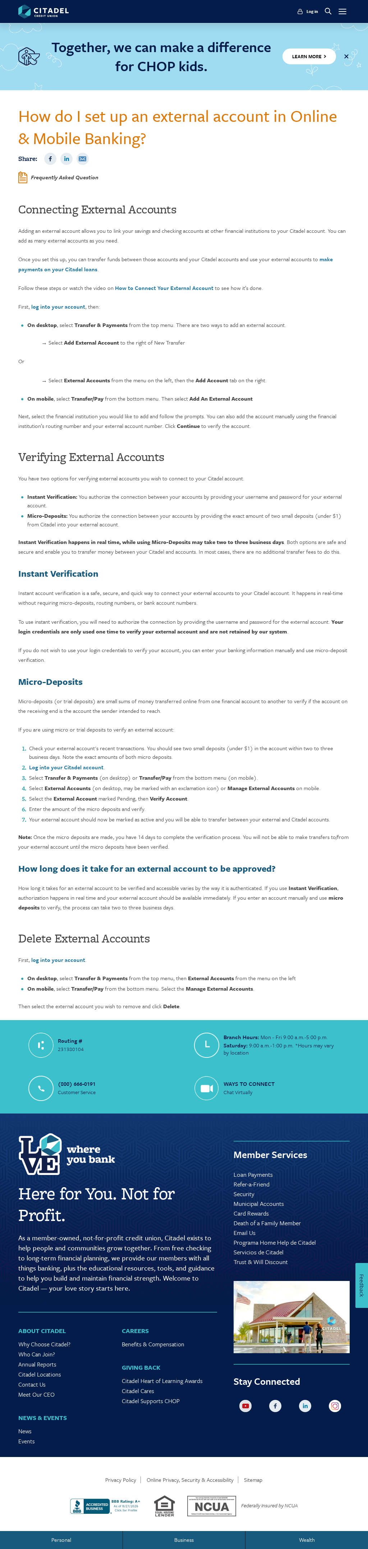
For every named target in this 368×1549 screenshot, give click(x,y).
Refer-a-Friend (252, 1184)
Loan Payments (253, 1174)
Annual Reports (37, 1364)
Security (244, 1193)
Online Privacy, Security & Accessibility (190, 1479)
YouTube (246, 1407)
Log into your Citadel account (66, 767)
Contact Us (32, 1384)
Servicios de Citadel (259, 1252)
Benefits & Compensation (153, 1344)
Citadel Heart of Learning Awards (162, 1381)
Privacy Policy (120, 1479)
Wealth (307, 1540)
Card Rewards (251, 1213)
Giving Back (141, 1367)
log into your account (58, 306)
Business (184, 1540)
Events (26, 1441)
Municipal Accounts (259, 1203)
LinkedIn (66, 159)
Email (83, 159)
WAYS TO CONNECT (249, 1083)
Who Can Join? (36, 1354)
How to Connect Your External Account (164, 288)
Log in (312, 11)
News (25, 1431)
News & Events (42, 1417)
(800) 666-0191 (77, 1083)
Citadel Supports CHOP (151, 1401)
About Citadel (42, 1330)
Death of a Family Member (267, 1222)
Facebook (50, 159)
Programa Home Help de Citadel (275, 1242)
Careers (135, 1330)
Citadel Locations (39, 1374)
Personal (61, 1540)
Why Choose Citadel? (44, 1344)
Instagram (336, 1407)
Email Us (245, 1232)
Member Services (270, 1154)
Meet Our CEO (36, 1394)
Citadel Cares (138, 1391)
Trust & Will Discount (261, 1261)
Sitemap (253, 1479)
